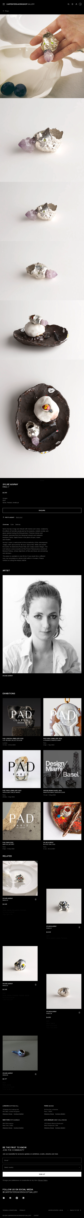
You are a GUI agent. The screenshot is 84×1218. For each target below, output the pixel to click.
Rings (7, 11)
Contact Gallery (19, 1114)
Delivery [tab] (18, 524)
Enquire (42, 510)
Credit (36, 1215)
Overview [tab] (6, 524)
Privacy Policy (43, 1180)
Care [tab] (12, 524)
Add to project (9, 517)
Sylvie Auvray (10, 484)
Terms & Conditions (10, 1210)
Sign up (42, 1174)
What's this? (19, 517)
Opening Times (7, 1114)
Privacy (22, 1210)
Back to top (74, 1210)
